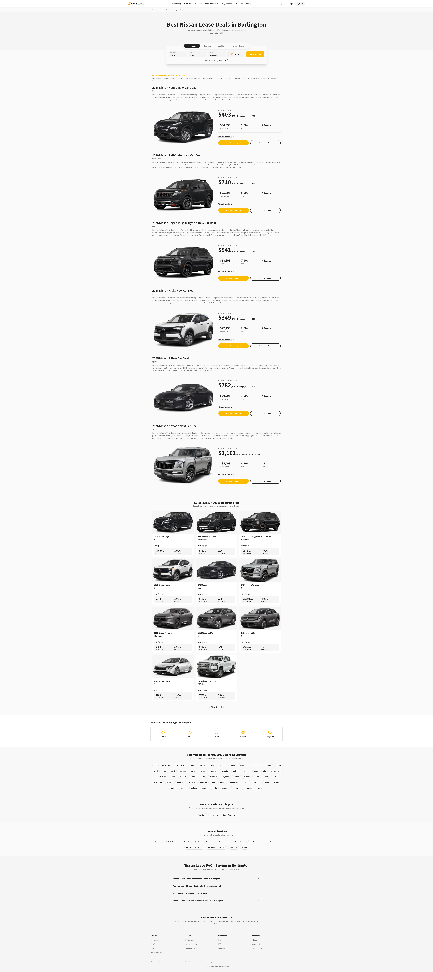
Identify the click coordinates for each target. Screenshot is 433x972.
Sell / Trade (225, 3)
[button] (265, 142)
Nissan (169, 782)
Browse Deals (255, 54)
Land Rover (161, 777)
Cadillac (243, 765)
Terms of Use (257, 948)
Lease (161, 10)
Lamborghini (276, 771)
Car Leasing (176, 3)
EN (284, 3)
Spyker (183, 788)
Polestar (180, 782)
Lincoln (183, 777)
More (248, 3)
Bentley (202, 765)
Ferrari (155, 771)
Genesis (183, 771)
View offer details (225, 136)
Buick (233, 765)
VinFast (235, 788)
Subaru (194, 788)
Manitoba (210, 842)
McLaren (247, 777)
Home (154, 10)
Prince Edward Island (194, 847)
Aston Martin (180, 765)
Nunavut (233, 847)
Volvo (260, 788)
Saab (246, 782)
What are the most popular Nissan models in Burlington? (198, 900)
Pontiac (192, 782)
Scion (266, 782)
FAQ (219, 944)
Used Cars (198, 3)
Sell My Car (222, 60)
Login (291, 3)
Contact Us (256, 944)
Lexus (173, 777)
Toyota (225, 788)
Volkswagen (248, 788)
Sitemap (221, 948)
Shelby (276, 782)
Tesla (215, 788)
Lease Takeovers (211, 3)
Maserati (213, 777)
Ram (213, 782)
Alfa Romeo (166, 765)
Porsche (203, 782)
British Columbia (172, 842)
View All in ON (216, 707)
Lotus (193, 777)
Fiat (164, 771)
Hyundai (225, 771)
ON (167, 10)
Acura (154, 765)
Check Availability (265, 143)
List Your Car (189, 940)
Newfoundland (255, 842)
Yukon (244, 847)
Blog (220, 940)
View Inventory (232, 143)
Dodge (278, 765)
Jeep (256, 771)
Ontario (158, 842)
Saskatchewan (224, 842)
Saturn (256, 782)
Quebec (198, 842)
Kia (264, 771)
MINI (274, 777)
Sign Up (300, 3)
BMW (212, 765)
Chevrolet (255, 765)
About (254, 940)
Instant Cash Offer (191, 948)
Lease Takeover (229, 815)
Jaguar (246, 771)
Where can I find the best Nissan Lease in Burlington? (197, 878)
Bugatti (223, 765)
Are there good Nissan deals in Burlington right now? (197, 886)
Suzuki (204, 788)
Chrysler (267, 765)
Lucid (203, 777)
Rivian (222, 782)
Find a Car (239, 3)
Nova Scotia (240, 842)
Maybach (225, 777)
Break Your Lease (190, 944)
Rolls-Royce (234, 782)
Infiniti (236, 771)
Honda (202, 771)
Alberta (187, 842)
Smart (173, 788)
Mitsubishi (158, 782)
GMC (193, 771)
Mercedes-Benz (262, 777)
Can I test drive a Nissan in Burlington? (190, 893)
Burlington (175, 10)
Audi (192, 765)
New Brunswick (272, 842)
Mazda (236, 777)
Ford (173, 771)
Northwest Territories (216, 847)
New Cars (187, 3)
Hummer (213, 771)
